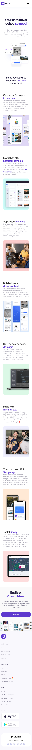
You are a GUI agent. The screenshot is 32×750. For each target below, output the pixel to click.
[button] (28, 3)
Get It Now (16, 614)
